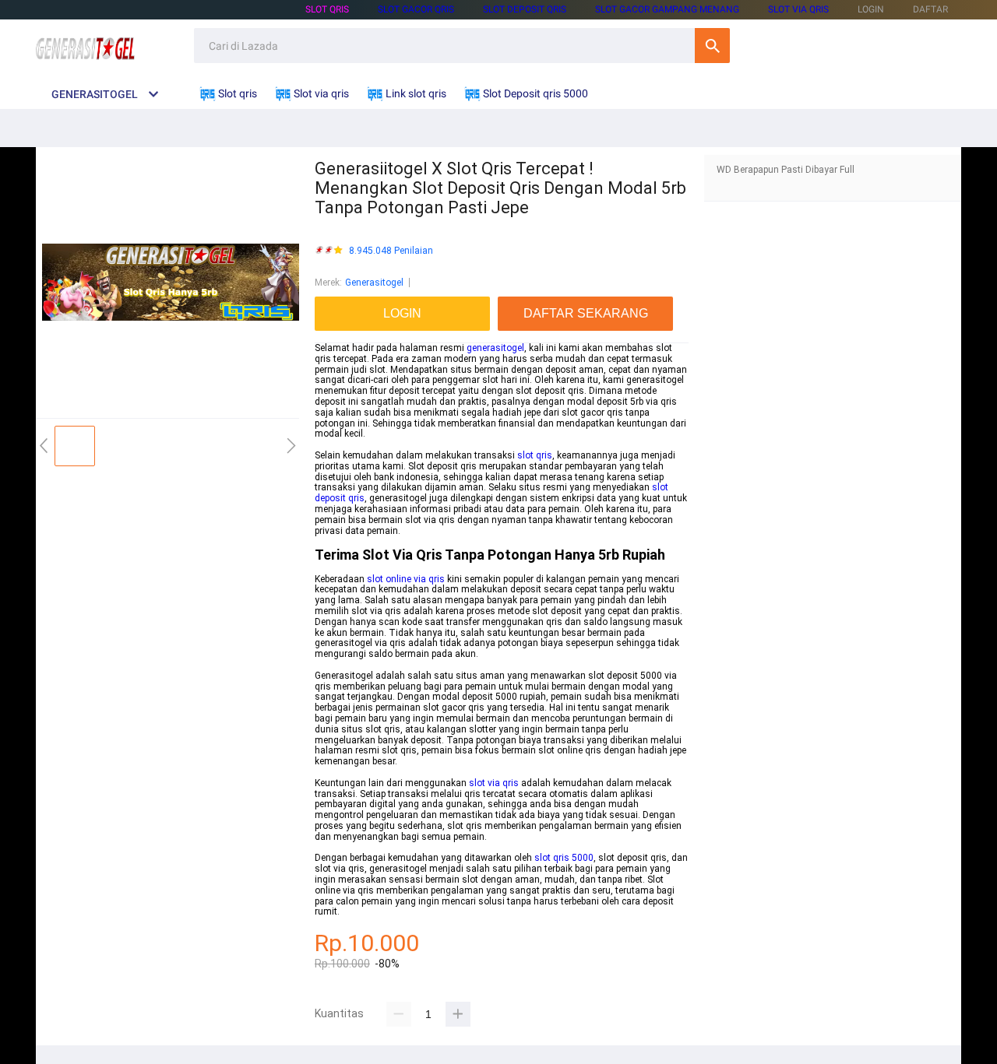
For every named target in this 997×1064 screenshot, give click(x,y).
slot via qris (494, 783)
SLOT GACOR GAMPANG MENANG (667, 9)
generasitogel (495, 347)
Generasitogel (374, 282)
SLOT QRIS (327, 9)
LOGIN (871, 9)
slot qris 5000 (564, 857)
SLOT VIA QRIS (798, 9)
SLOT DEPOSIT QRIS (524, 9)
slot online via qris (406, 579)
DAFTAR (930, 9)
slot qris (534, 455)
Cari (712, 45)
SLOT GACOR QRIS (416, 9)
